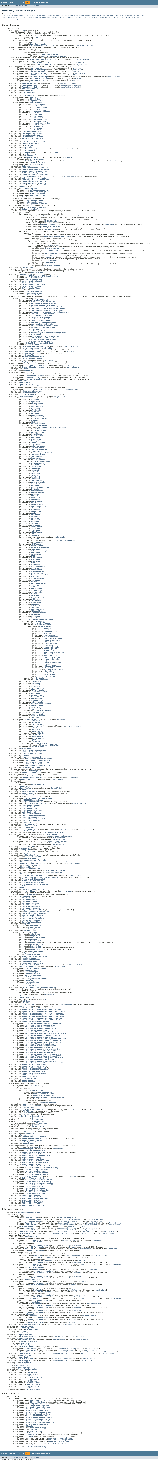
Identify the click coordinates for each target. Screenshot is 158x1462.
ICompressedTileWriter (70, 1221)
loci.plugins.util (133, 17)
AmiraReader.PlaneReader (70, 83)
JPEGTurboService (79, 803)
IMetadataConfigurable (67, 1218)
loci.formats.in (70, 15)
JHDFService (76, 71)
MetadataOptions (71, 346)
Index (43, 2)
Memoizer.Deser (64, 862)
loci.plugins (46, 17)
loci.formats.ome (126, 15)
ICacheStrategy (115, 161)
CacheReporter (61, 152)
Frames (15, 6)
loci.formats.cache (17, 15)
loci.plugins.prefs (106, 17)
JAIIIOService (77, 70)
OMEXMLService (81, 78)
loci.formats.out (138, 15)
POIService (75, 80)
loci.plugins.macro (81, 17)
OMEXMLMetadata (82, 59)
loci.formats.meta (113, 15)
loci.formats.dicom (45, 15)
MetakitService (75, 875)
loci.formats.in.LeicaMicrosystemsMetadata (91, 15)
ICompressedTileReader (71, 1219)
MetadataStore (71, 389)
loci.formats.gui (58, 15)
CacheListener (79, 216)
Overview (4, 2)
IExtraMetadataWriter (73, 726)
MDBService (76, 75)
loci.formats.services (9, 17)
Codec (61, 95)
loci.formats (6, 15)
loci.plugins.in (69, 17)
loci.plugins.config (57, 17)
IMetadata (71, 365)
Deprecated (35, 2)
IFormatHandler (59, 396)
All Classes (35, 6)
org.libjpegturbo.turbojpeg (11, 19)
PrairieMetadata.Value (84, 46)
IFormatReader (62, 398)
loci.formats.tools (35, 17)
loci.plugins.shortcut (120, 17)
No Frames (23, 6)
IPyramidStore (82, 65)
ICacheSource (72, 149)
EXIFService (76, 68)
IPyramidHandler (97, 1219)
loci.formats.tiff (23, 17)
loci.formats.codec (31, 15)
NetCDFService (114, 77)
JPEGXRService (79, 73)
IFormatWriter (61, 719)
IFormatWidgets (70, 176)
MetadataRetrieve (69, 1240)
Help (48, 2)
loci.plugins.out (94, 17)
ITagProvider (72, 351)
